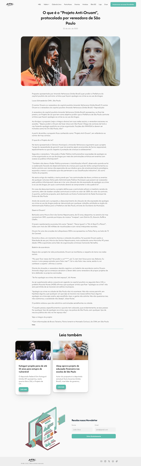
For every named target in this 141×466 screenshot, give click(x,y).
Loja (100, 4)
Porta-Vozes (68, 4)
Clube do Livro (56, 4)
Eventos (77, 4)
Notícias (85, 4)
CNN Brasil (39, 325)
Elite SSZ (93, 4)
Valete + (46, 4)
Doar (106, 4)
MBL (39, 4)
